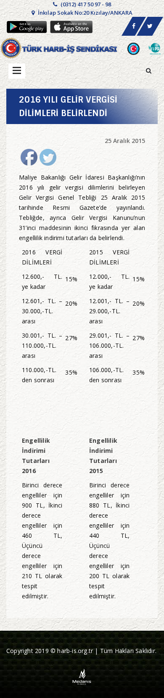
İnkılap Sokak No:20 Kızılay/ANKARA (84, 12)
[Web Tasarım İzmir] (82, 676)
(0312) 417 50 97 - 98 (85, 4)
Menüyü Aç (16, 71)
